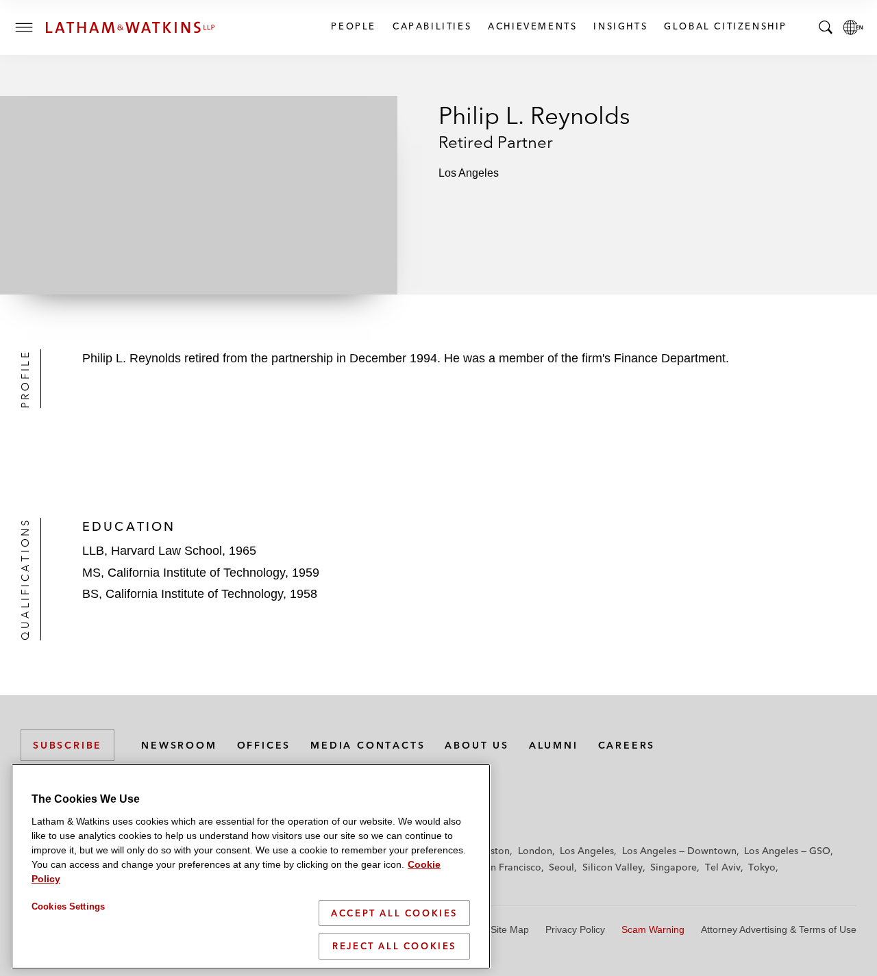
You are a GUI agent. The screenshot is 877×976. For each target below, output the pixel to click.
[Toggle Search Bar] (825, 27)
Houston (491, 850)
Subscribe (67, 745)
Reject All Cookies (394, 945)
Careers (627, 745)
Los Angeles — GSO (787, 850)
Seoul (561, 867)
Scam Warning (652, 929)
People (353, 26)
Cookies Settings (68, 906)
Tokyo (762, 867)
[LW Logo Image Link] (130, 27)
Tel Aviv (723, 867)
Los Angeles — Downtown (679, 850)
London (535, 850)
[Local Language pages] (853, 27)
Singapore (673, 867)
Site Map (510, 929)
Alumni (553, 745)
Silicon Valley (612, 867)
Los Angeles (587, 850)
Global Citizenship (725, 26)
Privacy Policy (575, 929)
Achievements (532, 26)
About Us (476, 745)
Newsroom (179, 745)
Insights (619, 26)
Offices (264, 745)
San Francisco (510, 867)
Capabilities (431, 26)
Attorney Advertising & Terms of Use (778, 929)
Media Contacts (367, 745)
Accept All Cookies (394, 913)
